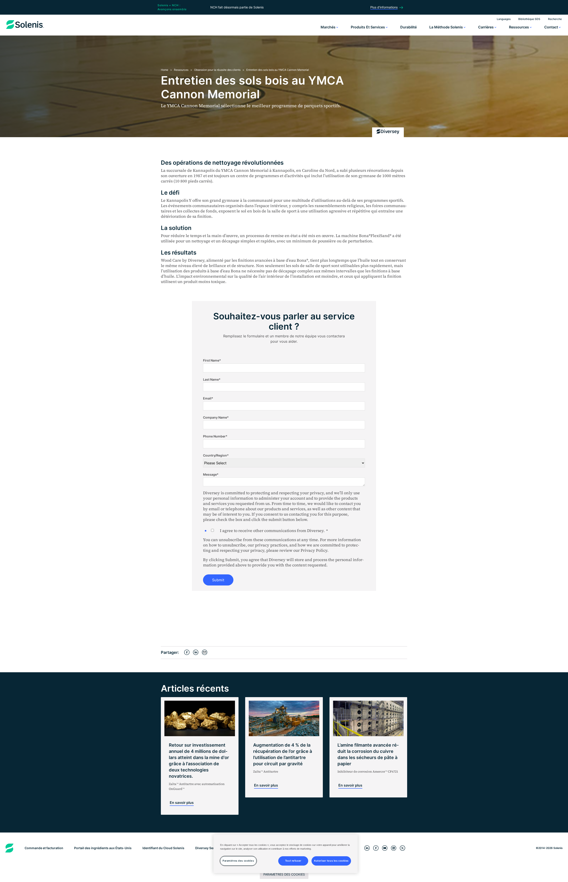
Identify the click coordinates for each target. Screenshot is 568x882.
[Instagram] (393, 848)
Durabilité (408, 27)
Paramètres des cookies (284, 874)
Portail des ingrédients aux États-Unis (103, 848)
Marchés (328, 27)
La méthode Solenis (446, 27)
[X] (402, 848)
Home (164, 69)
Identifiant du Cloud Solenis (163, 848)
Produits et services (368, 27)
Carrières (486, 27)
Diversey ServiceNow (211, 848)
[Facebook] (376, 848)
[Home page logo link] (25, 29)
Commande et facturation (44, 848)
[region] (285, 853)
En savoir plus (182, 802)
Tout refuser (293, 860)
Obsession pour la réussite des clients (217, 69)
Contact (551, 27)
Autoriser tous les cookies (331, 860)
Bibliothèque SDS (529, 19)
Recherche (555, 19)
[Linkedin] (367, 848)
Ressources (519, 27)
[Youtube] (384, 848)
